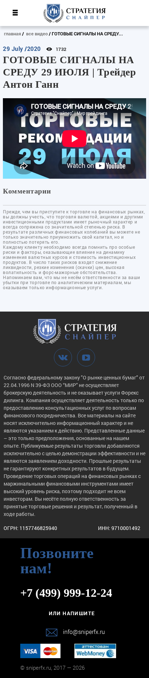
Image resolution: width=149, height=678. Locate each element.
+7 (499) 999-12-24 (66, 593)
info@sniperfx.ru (84, 631)
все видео (37, 33)
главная (12, 33)
